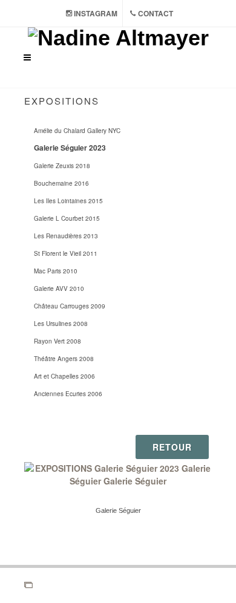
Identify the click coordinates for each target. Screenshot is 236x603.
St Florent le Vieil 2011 (65, 253)
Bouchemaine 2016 (61, 183)
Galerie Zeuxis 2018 (62, 165)
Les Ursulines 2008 (61, 323)
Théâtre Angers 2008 (64, 358)
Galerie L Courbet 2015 (67, 218)
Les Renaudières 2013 (66, 236)
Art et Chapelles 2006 (64, 376)
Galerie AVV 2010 (59, 288)
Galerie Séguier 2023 (70, 147)
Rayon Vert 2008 (57, 341)
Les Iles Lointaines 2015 (68, 201)
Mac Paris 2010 (55, 271)
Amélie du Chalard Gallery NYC (77, 130)
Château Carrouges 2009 (69, 306)
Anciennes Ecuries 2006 (68, 394)
